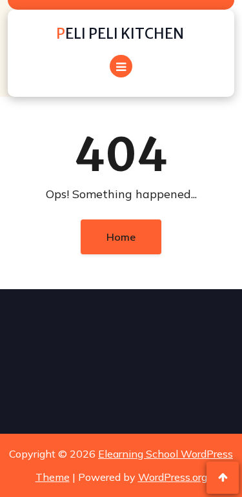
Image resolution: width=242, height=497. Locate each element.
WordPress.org (172, 477)
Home (121, 236)
